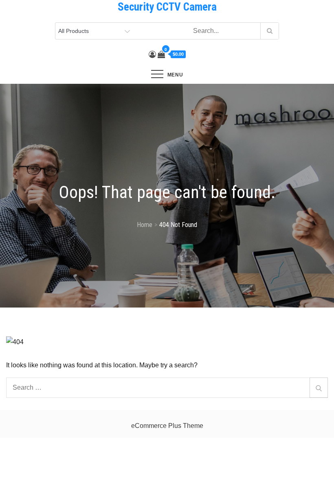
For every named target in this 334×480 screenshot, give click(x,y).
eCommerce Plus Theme (167, 425)
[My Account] (152, 54)
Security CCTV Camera (167, 6)
